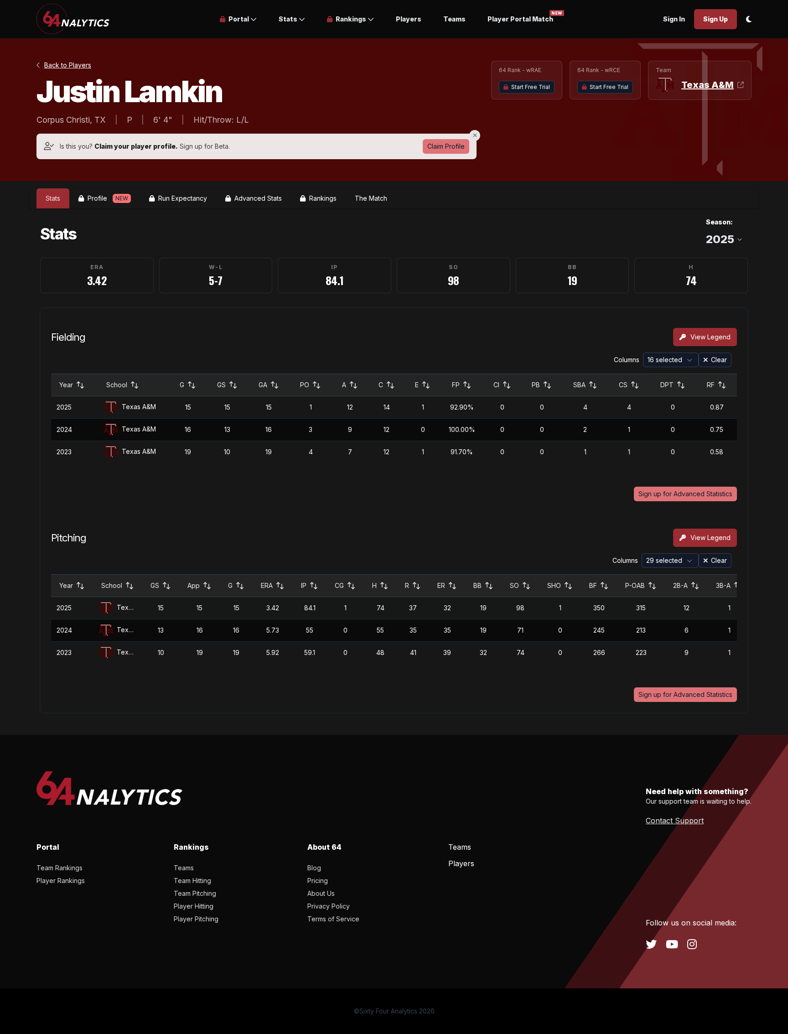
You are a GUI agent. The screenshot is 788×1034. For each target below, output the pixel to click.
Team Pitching (195, 893)
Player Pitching (196, 919)
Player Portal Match (520, 18)
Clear (719, 360)
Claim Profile (446, 146)
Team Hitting (192, 880)
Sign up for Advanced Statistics (685, 494)
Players (408, 19)
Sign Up (715, 19)
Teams (454, 19)
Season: (719, 222)
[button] (238, 19)
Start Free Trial (530, 86)
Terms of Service (333, 919)
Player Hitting (193, 906)
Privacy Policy (328, 906)
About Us (321, 893)
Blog (314, 868)
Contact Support (675, 820)
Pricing (317, 880)
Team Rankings (59, 868)
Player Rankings (60, 880)
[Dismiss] (474, 135)
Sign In (674, 19)
